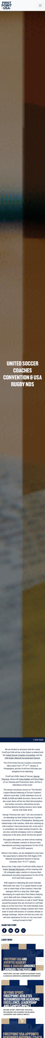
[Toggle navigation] (40, 5)
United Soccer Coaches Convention (20, 755)
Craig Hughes (24, 779)
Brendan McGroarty (17, 869)
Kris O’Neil (38, 779)
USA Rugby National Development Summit (22, 758)
